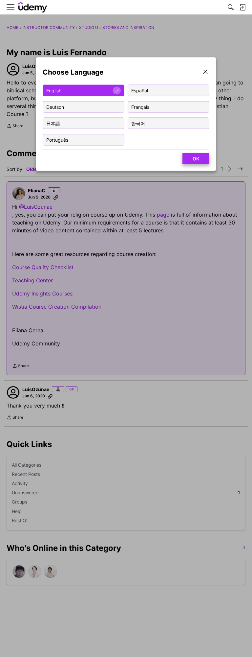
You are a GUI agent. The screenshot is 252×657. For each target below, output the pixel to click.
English (53, 90)
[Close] (205, 72)
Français (140, 106)
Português (57, 139)
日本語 (53, 123)
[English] (32, 7)
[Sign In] (242, 7)
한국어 (138, 123)
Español (139, 90)
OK (196, 158)
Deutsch (55, 106)
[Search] (231, 7)
